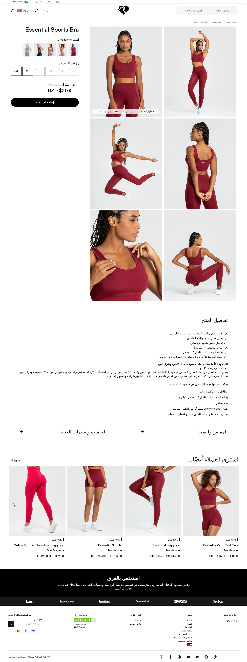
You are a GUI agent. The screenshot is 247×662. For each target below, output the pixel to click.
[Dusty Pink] (62, 49)
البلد (185, 644)
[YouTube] (188, 657)
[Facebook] (170, 657)
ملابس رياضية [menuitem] (222, 10)
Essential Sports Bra (201, 22)
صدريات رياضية (217, 22)
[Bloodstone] (73, 49)
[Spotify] (206, 657)
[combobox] (24, 10)
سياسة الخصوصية (184, 641)
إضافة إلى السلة (45, 102)
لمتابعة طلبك (186, 630)
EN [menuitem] (49, 1)
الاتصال (189, 620)
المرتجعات (187, 627)
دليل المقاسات (66, 63)
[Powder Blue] (50, 49)
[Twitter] (197, 657)
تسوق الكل (14, 460)
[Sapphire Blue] (39, 49)
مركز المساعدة (185, 634)
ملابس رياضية (231, 22)
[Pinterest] (179, 657)
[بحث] (46, 10)
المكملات (137, 620)
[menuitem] (18, 2)
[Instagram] (161, 657)
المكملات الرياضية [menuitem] (193, 10)
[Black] (27, 49)
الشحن (189, 624)
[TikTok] (215, 657)
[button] (14, 503)
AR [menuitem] (57, 1)
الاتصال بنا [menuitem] (38, 1)
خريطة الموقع (233, 620)
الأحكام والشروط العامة (182, 637)
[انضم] (11, 624)
